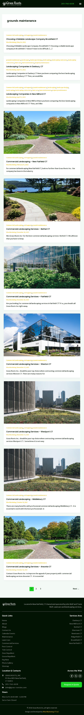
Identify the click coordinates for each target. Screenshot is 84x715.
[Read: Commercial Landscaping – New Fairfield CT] (42, 132)
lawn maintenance (28, 62)
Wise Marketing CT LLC (51, 712)
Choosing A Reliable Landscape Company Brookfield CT (32, 39)
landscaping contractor (59, 60)
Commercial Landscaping (14, 35)
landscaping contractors (23, 90)
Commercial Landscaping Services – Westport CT (29, 431)
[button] (80, 3)
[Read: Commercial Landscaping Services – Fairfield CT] (42, 267)
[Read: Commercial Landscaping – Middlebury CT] (42, 470)
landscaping (47, 60)
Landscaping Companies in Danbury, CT (24, 66)
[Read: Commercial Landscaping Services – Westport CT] (42, 402)
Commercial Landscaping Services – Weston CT (28, 364)
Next (76, 589)
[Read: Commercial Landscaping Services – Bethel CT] (42, 200)
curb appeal (27, 35)
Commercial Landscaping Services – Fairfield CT (28, 296)
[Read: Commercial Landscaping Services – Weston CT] (42, 335)
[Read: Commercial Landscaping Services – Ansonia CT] (42, 537)
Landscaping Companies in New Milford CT (26, 94)
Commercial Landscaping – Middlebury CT (26, 499)
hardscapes (25, 60)
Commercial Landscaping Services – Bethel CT (28, 229)
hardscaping (52, 87)
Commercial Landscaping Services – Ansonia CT (28, 566)
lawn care (18, 62)
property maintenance (42, 62)
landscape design (36, 60)
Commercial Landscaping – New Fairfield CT (26, 161)
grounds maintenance (39, 35)
